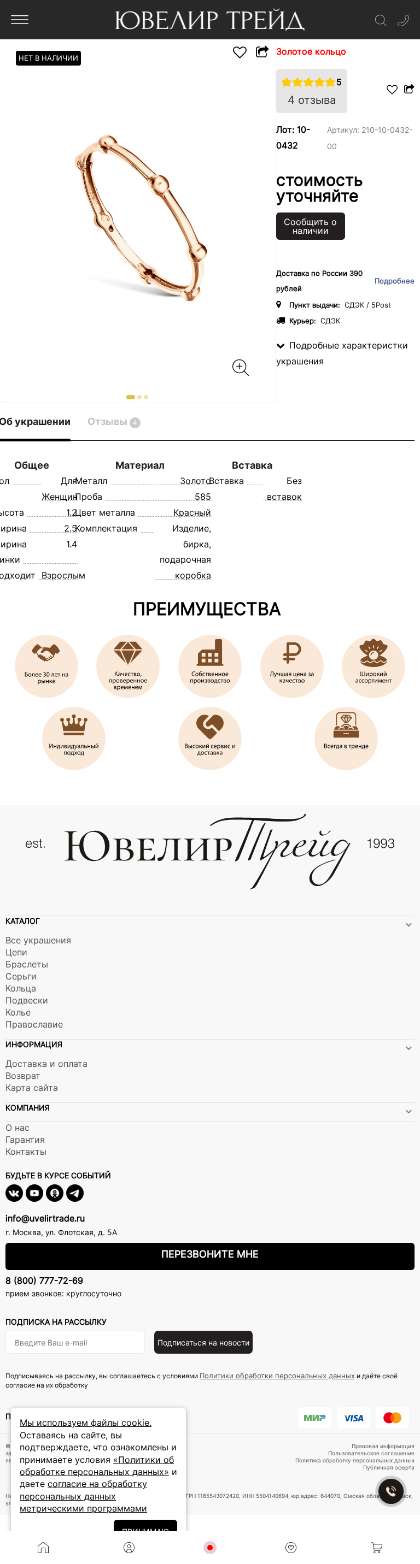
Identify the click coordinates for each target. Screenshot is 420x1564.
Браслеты (26, 964)
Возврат (22, 1075)
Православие (34, 1024)
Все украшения (38, 940)
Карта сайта (31, 1087)
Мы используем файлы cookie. (85, 1422)
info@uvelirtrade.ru (45, 1218)
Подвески (26, 1000)
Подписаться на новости (203, 1342)
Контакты (25, 1151)
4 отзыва (312, 100)
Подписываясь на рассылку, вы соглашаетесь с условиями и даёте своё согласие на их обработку (201, 1380)
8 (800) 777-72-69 (44, 1280)
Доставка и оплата (46, 1063)
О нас (17, 1127)
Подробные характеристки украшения (342, 353)
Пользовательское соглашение (371, 1453)
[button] (130, 397)
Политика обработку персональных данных (355, 1460)
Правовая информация (383, 1446)
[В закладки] (239, 52)
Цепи (16, 952)
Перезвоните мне (210, 1254)
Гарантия (25, 1139)
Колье (18, 1012)
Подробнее (395, 281)
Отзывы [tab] (112, 421)
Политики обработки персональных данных (277, 1375)
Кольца (20, 988)
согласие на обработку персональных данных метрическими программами (83, 1496)
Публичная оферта (389, 1467)
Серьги (21, 976)
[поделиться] (261, 52)
